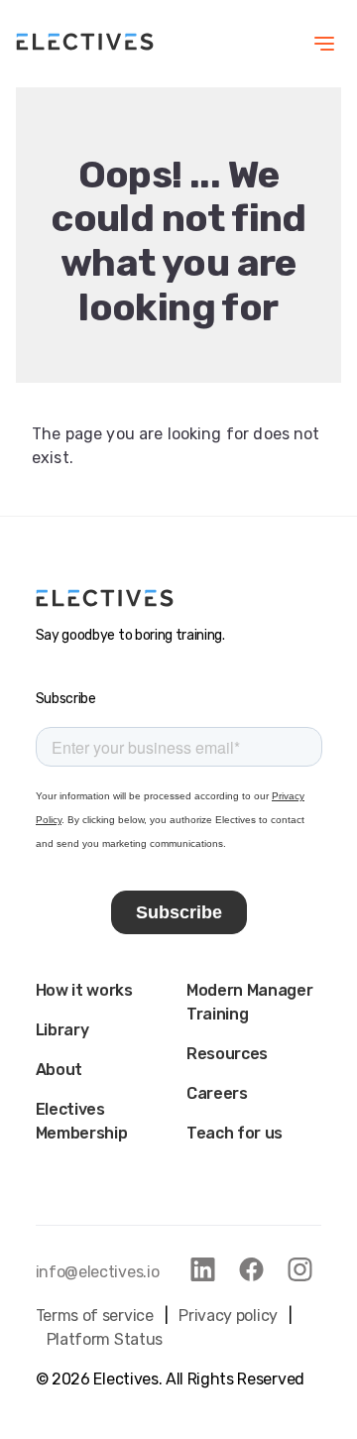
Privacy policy (228, 1315)
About (59, 1069)
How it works (84, 990)
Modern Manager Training (249, 1002)
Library (62, 1029)
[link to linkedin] (202, 1269)
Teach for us (234, 1133)
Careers (217, 1093)
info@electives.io (98, 1271)
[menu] (324, 43)
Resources (227, 1053)
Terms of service (95, 1315)
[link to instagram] (300, 1269)
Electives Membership (82, 1121)
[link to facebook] (251, 1269)
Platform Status (105, 1339)
